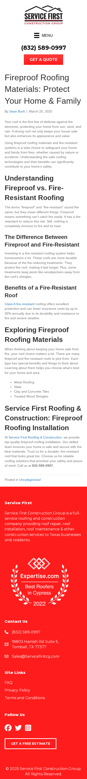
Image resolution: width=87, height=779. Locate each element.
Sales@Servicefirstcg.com (35, 656)
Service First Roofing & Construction (35, 437)
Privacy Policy (17, 690)
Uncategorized (30, 480)
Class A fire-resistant (20, 304)
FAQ (9, 682)
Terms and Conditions (25, 698)
